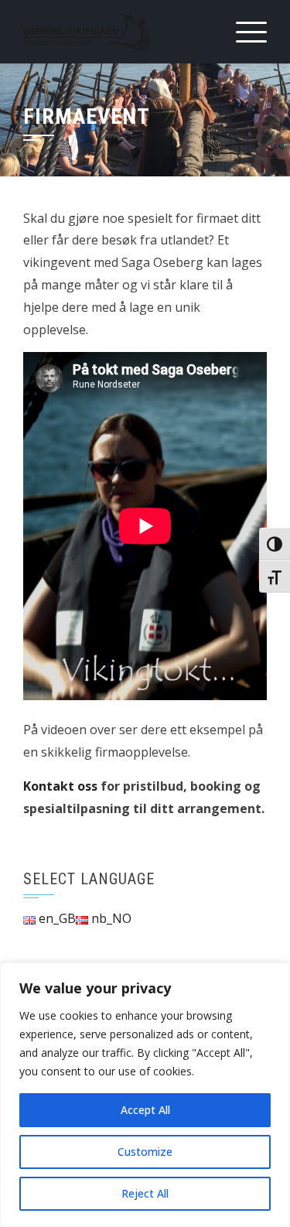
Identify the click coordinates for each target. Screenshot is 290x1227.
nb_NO (109, 918)
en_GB (56, 918)
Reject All (145, 1193)
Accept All (145, 1109)
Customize (145, 1151)
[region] (145, 1094)
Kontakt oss (60, 786)
